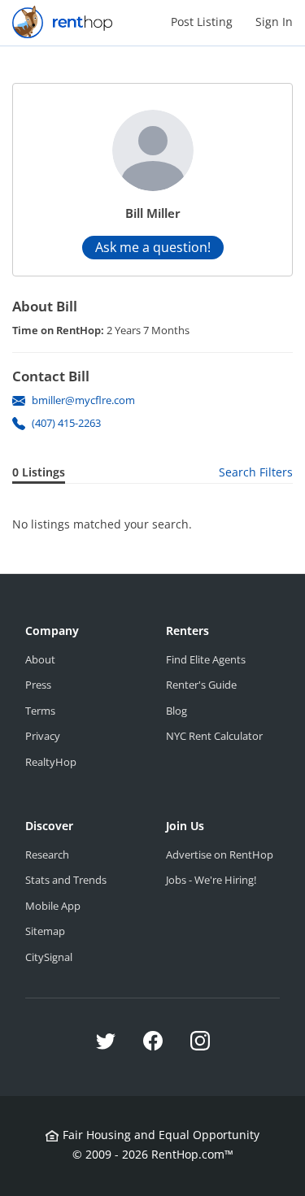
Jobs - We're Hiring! (211, 879)
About (40, 659)
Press (38, 684)
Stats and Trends (66, 879)
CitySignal (48, 957)
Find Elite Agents (206, 659)
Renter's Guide (201, 684)
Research (47, 854)
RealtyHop (50, 762)
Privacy (42, 735)
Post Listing (202, 21)
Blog (176, 710)
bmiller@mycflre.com (83, 400)
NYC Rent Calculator (214, 735)
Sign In (274, 21)
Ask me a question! (153, 247)
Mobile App (53, 905)
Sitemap (45, 931)
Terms (40, 710)
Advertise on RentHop (219, 854)
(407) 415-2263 (66, 422)
